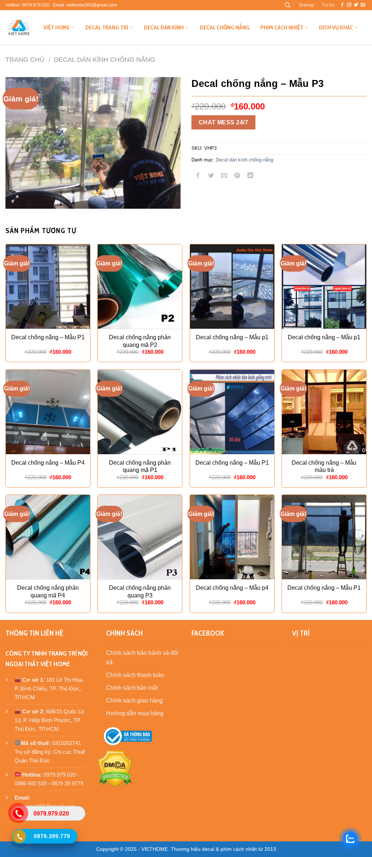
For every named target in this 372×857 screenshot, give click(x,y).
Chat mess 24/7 (223, 122)
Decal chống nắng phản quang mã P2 (140, 341)
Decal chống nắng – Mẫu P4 (48, 463)
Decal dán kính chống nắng (104, 59)
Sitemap (306, 5)
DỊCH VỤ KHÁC (336, 27)
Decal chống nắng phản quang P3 (140, 591)
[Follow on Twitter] (356, 5)
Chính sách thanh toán (135, 675)
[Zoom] (15, 200)
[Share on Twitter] (211, 176)
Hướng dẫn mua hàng (134, 713)
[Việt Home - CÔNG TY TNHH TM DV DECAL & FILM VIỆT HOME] (18, 27)
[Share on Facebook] (198, 176)
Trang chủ (24, 59)
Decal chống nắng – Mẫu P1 (48, 337)
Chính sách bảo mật (132, 688)
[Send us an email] (363, 5)
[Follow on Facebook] (342, 5)
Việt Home (56, 27)
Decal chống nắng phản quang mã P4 (48, 591)
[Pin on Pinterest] (237, 176)
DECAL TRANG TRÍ (106, 27)
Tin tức (328, 5)
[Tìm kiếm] (287, 5)
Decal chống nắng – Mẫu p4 (232, 588)
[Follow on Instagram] (349, 5)
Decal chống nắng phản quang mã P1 (140, 466)
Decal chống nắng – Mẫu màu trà (324, 466)
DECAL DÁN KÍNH (164, 27)
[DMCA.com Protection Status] (115, 768)
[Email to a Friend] (224, 176)
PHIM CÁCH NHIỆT (281, 27)
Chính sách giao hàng (134, 700)
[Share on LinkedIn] (250, 176)
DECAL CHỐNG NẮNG (225, 27)
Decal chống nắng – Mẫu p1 (232, 337)
